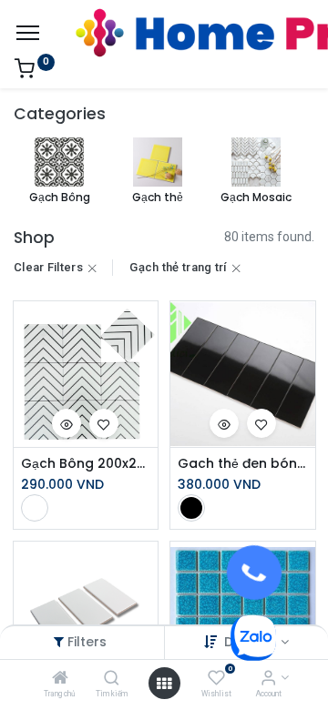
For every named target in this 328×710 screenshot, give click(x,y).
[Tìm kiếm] (111, 679)
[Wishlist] (216, 679)
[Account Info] (268, 679)
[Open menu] (164, 684)
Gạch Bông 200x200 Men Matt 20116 (86, 463)
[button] (66, 423)
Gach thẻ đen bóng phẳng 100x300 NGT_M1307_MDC (243, 463)
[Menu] (28, 32)
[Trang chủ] (60, 679)
